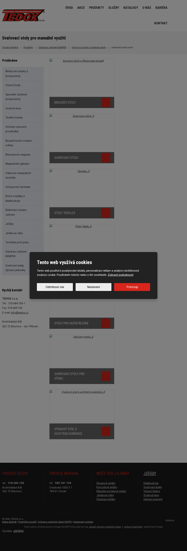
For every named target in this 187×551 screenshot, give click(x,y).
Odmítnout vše (55, 287)
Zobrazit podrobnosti (120, 275)
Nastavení (93, 287)
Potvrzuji (132, 287)
